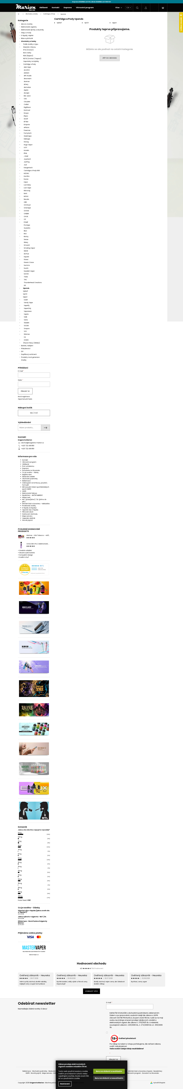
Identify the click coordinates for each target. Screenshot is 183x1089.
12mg (20, 879)
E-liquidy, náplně (27, 35)
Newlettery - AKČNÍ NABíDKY (32, 495)
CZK (128, 8)
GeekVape (28, 136)
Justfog (26, 162)
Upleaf (25, 291)
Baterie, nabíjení (27, 346)
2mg (19, 841)
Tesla (26, 277)
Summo (27, 265)
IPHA (25, 153)
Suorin (26, 268)
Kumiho (26, 176)
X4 (25, 337)
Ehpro (26, 116)
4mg (20, 850)
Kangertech (28, 168)
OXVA (26, 216)
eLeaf (26, 119)
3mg (19, 845)
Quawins (27, 228)
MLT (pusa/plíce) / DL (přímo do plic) (34, 500)
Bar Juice (27, 96)
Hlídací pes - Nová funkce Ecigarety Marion (32, 922)
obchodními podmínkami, (138, 1013)
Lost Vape (27, 188)
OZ (25, 219)
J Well (26, 156)
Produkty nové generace (30, 357)
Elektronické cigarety (29, 27)
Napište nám (27, 474)
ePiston (26, 127)
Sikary (26, 242)
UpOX (25, 294)
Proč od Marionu (28, 466)
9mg (19, 866)
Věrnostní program (29, 462)
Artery (26, 84)
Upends (26, 288)
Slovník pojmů (27, 520)
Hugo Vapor (28, 145)
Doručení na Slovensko (150, 1073)
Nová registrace (24, 397)
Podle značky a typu (30, 44)
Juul (25, 165)
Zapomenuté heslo (25, 399)
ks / (34, 413)
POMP (26, 222)
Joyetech (27, 159)
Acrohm (27, 70)
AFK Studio (28, 76)
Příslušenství (25, 348)
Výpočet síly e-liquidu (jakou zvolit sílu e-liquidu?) (33, 911)
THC (25, 280)
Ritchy (26, 236)
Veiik (25, 317)
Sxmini (26, 274)
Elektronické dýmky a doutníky (32, 30)
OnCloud (27, 205)
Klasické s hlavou (29, 47)
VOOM (26, 326)
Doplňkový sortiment (29, 354)
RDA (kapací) (28, 56)
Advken (26, 73)
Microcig (27, 190)
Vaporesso (28, 311)
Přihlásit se (25, 391)
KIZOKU (26, 173)
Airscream (27, 78)
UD (25, 285)
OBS (25, 202)
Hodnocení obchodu (29, 514)
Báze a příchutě (27, 38)
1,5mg (20, 837)
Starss (26, 259)
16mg (20, 888)
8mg (19, 862)
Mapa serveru (27, 516)
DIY (22, 351)
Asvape (26, 93)
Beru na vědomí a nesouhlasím (109, 1078)
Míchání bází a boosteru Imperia (140, 1071)
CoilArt (26, 104)
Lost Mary (27, 185)
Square (26, 257)
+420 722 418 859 (27, 446)
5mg (19, 854)
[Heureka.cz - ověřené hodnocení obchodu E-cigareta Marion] (34, 569)
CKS (25, 99)
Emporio (27, 124)
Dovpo (26, 113)
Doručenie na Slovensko (31, 470)
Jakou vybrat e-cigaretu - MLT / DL (32, 917)
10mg (20, 871)
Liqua (26, 182)
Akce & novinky (26, 24)
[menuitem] (43, 7)
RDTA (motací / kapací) (32, 58)
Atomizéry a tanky (28, 41)
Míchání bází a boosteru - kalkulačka (36, 504)
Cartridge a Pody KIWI (32, 170)
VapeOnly (27, 308)
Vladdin (26, 323)
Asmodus (27, 87)
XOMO (26, 340)
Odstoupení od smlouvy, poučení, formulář (34, 484)
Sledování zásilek (28, 477)
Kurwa (26, 179)
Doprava (25, 468)
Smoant (27, 245)
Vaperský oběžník (28, 518)
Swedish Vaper (29, 271)
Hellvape (27, 139)
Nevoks (26, 199)
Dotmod (27, 110)
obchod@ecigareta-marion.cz (32, 443)
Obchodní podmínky (30, 479)
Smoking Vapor (29, 248)
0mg (19, 833)
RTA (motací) (28, 50)
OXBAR (26, 214)
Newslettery (157, 1071)
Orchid (26, 211)
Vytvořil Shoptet (159, 1083)
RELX (25, 231)
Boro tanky (27, 53)
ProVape (27, 225)
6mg (19, 858)
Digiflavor (27, 107)
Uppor (25, 297)
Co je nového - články (30, 472)
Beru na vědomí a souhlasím (109, 1071)
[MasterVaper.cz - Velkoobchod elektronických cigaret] (34, 947)
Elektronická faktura (29, 493)
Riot (25, 234)
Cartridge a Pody (29, 64)
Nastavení (65, 1084)
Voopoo (27, 328)
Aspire (26, 90)
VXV (25, 331)
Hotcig (26, 142)
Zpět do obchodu (110, 58)
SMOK (26, 251)
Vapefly (26, 305)
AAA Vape (27, 67)
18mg (20, 892)
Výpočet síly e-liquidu (30, 510)
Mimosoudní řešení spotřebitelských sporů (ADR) (35, 488)
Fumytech (28, 133)
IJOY (25, 147)
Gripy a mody (26, 33)
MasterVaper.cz (34, 954)
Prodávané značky (29, 506)
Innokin (26, 150)
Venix (26, 320)
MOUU (26, 196)
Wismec (27, 334)
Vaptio (26, 314)
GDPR (24, 491)
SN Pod (26, 254)
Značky (23, 360)
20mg (20, 896)
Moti (25, 193)
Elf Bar (26, 122)
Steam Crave (29, 262)
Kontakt (25, 460)
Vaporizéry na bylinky (31, 61)
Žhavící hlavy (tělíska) (31, 343)
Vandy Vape (28, 302)
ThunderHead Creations (33, 282)
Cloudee (27, 102)
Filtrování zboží (27, 512)
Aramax (27, 81)
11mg (19, 875)
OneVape (27, 208)
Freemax (27, 130)
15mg (20, 883)
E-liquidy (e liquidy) (29, 508)
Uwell (26, 300)
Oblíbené (25, 464)
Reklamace (26, 481)
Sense (26, 239)
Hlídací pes (26, 497)
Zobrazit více (91, 991)
